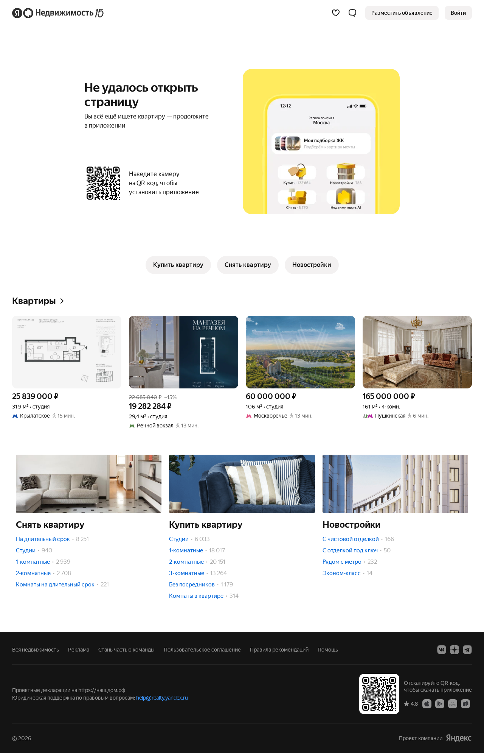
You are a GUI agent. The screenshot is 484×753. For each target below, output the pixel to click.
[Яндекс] (458, 738)
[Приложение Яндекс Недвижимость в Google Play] (439, 703)
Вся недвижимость (35, 650)
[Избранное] (336, 13)
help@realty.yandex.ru (162, 698)
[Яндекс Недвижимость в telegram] (467, 649)
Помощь (328, 650)
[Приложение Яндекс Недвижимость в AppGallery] (452, 703)
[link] (458, 13)
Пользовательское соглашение (202, 650)
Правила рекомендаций (279, 650)
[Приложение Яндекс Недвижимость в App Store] (426, 703)
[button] (352, 13)
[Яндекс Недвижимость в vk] (441, 649)
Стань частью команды (126, 650)
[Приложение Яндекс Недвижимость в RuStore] (465, 703)
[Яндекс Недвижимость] (58, 13)
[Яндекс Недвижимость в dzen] (454, 649)
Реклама (78, 650)
